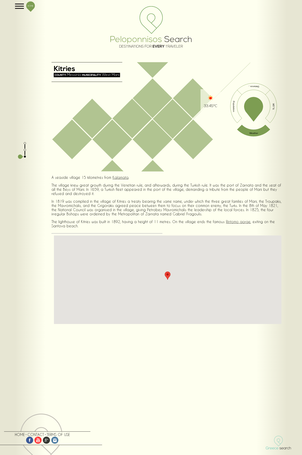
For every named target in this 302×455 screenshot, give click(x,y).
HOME (30, 5)
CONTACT (35, 434)
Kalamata (120, 177)
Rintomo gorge (238, 222)
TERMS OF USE (58, 434)
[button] (167, 276)
